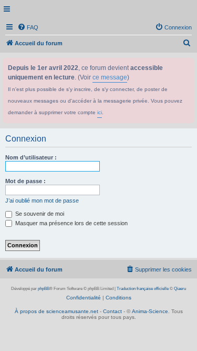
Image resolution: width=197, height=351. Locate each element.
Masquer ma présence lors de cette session (71, 223)
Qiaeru (180, 288)
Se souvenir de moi (39, 213)
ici (99, 112)
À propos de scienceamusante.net (56, 311)
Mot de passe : (25, 181)
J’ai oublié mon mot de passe (42, 200)
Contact (112, 311)
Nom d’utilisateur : (31, 157)
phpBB (43, 288)
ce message (109, 77)
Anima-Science (150, 311)
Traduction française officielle (143, 288)
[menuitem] (27, 27)
